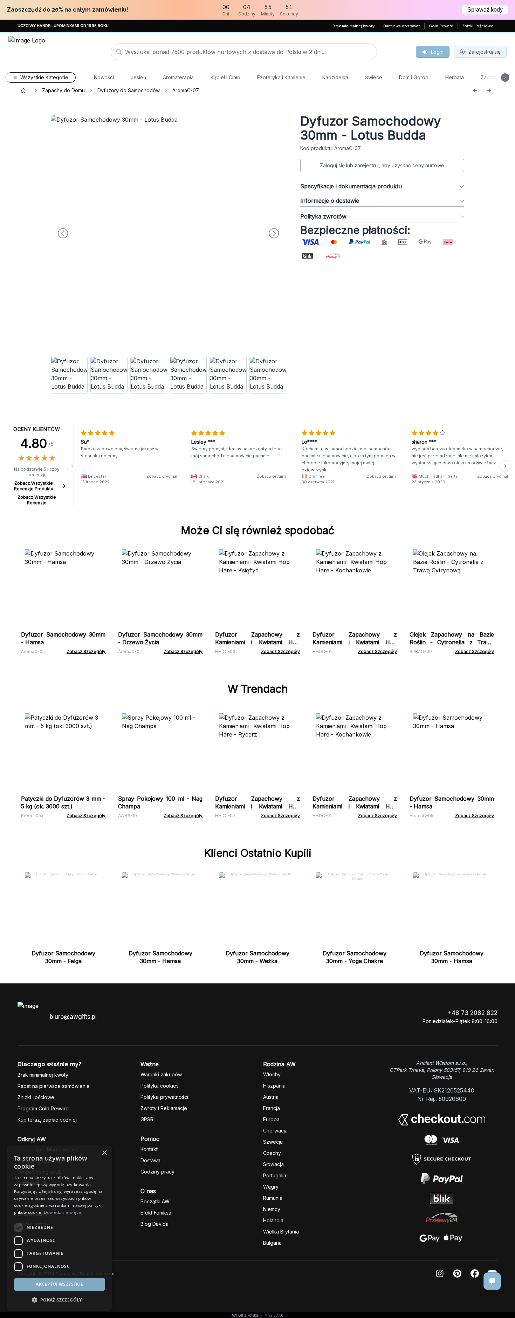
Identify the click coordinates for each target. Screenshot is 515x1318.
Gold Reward (441, 25)
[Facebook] (474, 1274)
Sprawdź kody (485, 10)
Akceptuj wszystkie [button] (59, 1284)
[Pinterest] (457, 1274)
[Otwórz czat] (492, 1281)
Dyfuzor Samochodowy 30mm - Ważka (257, 957)
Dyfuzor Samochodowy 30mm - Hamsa (160, 957)
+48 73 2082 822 (472, 1012)
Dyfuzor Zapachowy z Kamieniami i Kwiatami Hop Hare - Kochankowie (355, 642)
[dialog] (59, 1228)
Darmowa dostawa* (401, 25)
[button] (59, 1300)
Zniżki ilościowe (477, 25)
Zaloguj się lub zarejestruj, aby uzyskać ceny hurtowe (382, 165)
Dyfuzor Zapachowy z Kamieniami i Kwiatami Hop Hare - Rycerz (257, 806)
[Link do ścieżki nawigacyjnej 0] (23, 90)
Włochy (272, 1074)
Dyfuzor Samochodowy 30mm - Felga (63, 957)
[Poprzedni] (475, 90)
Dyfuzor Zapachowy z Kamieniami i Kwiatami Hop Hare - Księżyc (257, 642)
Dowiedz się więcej (63, 1212)
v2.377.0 (275, 1315)
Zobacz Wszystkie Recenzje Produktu (33, 485)
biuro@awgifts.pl (73, 1016)
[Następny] (489, 90)
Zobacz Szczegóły (86, 651)
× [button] (104, 1153)
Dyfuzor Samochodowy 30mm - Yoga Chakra (354, 957)
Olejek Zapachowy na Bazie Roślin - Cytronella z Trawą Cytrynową (452, 642)
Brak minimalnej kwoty (353, 25)
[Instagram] (439, 1274)
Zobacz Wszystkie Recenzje (37, 500)
